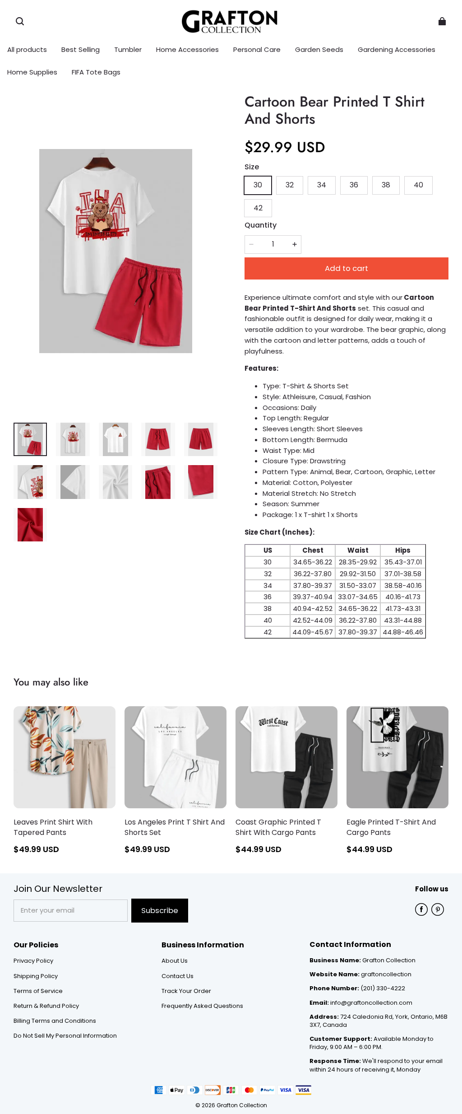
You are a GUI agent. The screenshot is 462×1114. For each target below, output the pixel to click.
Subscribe (159, 910)
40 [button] (418, 185)
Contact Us (178, 976)
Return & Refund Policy (46, 1006)
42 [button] (258, 208)
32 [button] (290, 185)
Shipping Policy (36, 976)
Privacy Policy (33, 961)
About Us (175, 961)
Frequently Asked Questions (202, 1006)
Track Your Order (186, 991)
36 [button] (354, 185)
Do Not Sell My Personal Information (65, 1036)
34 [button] (321, 185)
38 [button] (386, 185)
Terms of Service (38, 991)
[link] (128, 50)
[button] (20, 21)
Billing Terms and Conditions (55, 1021)
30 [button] (258, 185)
